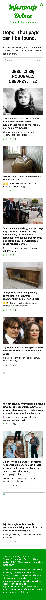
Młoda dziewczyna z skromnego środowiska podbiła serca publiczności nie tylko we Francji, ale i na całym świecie (21, 123)
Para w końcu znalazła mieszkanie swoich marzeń (22, 178)
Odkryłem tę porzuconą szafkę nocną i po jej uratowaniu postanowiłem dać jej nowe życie (21, 295)
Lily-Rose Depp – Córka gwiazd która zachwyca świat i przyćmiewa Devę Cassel (23, 350)
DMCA (13, 562)
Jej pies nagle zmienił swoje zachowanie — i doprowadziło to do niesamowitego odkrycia (22, 527)
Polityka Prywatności (12, 559)
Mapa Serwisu (25, 562)
